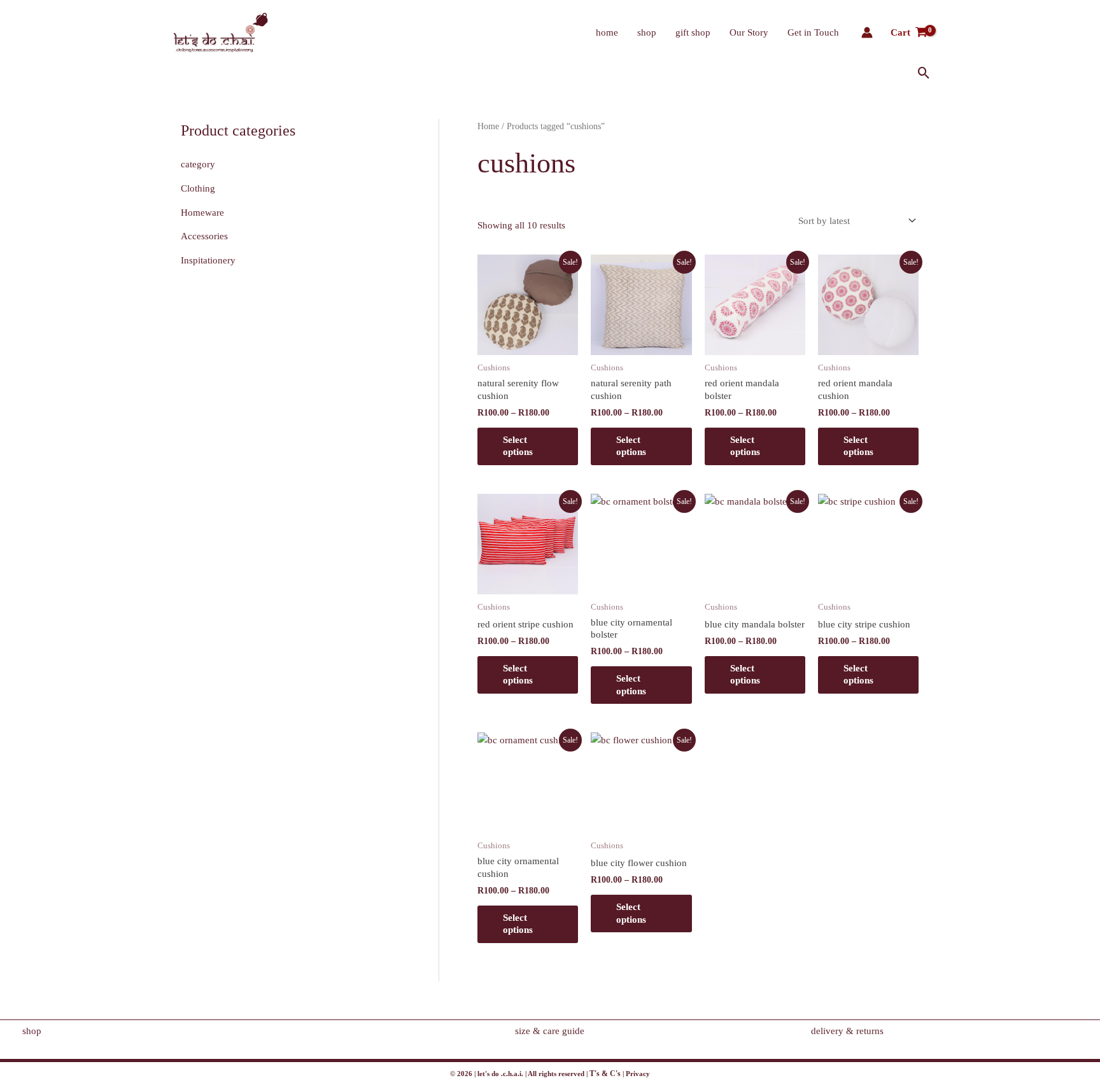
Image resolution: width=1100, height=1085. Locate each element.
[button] (924, 73)
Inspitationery (208, 260)
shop (646, 32)
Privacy (638, 1073)
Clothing (198, 188)
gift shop (692, 32)
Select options (518, 446)
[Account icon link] (867, 32)
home (607, 32)
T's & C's (605, 1073)
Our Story (749, 32)
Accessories (204, 236)
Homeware (202, 212)
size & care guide (549, 1031)
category (198, 164)
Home (488, 126)
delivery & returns (847, 1031)
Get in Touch (813, 32)
